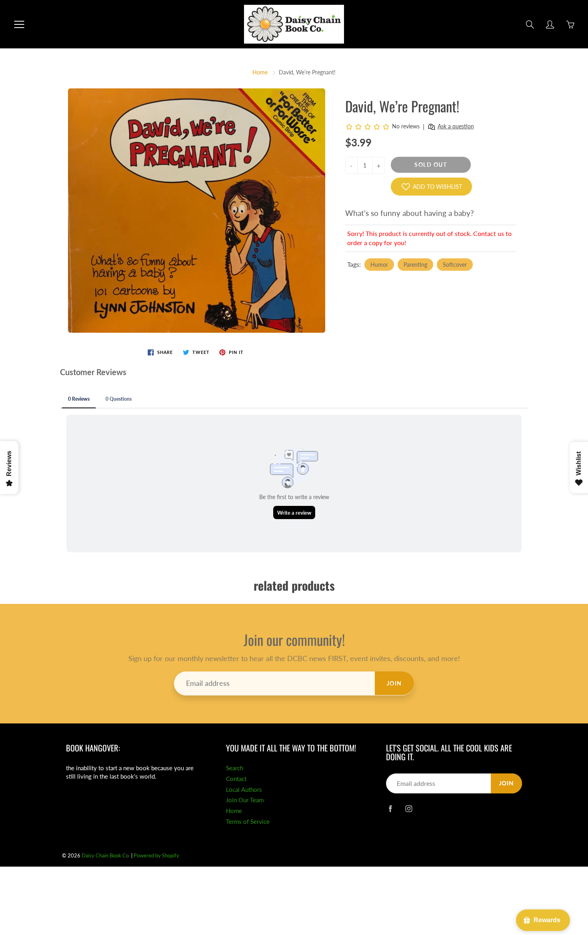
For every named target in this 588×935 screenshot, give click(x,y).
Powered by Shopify (156, 855)
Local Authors (244, 789)
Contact (236, 778)
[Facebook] (390, 808)
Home (260, 72)
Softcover (455, 264)
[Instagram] (409, 808)
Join (394, 683)
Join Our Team (245, 800)
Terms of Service (248, 821)
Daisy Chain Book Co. (106, 855)
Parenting (415, 264)
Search (234, 768)
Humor (379, 264)
